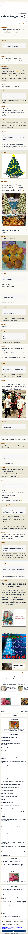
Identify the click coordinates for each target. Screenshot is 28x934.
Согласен (14, 931)
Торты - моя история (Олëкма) (8, 808)
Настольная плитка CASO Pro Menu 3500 (11, 836)
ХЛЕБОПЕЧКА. (5, 1)
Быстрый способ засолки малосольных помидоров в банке (14, 882)
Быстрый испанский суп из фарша (9, 737)
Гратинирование (7, 894)
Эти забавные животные (7, 790)
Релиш (3, 799)
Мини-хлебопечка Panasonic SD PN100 (10, 784)
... (17, 23)
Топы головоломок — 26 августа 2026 (10, 826)
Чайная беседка (5, 750)
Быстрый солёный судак (7, 802)
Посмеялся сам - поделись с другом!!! (10, 805)
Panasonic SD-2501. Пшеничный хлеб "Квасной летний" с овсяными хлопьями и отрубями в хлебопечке (14, 730)
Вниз (1, 23)
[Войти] (12, 1)
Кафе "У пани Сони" (6, 754)
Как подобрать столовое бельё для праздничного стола (10, 917)
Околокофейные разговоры (8, 765)
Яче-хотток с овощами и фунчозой (11, 909)
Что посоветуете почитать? (7, 839)
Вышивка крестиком (6, 775)
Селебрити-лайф (5, 740)
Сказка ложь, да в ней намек (8, 823)
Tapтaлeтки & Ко (5, 747)
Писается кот (4, 772)
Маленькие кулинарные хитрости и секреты (12, 830)
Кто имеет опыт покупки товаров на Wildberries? (13, 811)
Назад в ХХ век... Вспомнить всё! (9, 796)
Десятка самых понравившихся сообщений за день (13, 851)
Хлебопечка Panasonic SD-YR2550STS (10, 787)
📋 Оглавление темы (23, 13)
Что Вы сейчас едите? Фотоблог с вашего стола (12, 781)
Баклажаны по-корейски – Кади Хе (11, 861)
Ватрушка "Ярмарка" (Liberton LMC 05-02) (11, 778)
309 (19, 23)
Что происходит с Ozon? (7, 833)
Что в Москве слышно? (6, 769)
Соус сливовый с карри (7, 793)
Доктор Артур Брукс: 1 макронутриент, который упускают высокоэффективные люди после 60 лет (13, 902)
